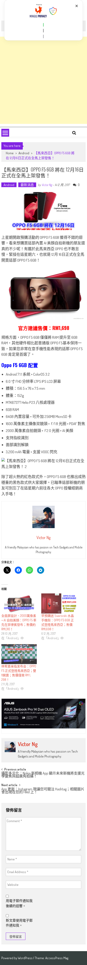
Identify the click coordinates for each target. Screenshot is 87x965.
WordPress (25, 958)
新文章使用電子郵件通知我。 (19, 923)
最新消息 (27, 185)
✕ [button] (76, 6)
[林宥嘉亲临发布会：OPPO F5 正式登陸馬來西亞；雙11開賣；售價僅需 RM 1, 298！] (19, 654)
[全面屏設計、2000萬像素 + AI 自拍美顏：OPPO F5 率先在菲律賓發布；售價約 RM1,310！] (19, 603)
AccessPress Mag (56, 958)
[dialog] (43, 20)
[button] (43, 25)
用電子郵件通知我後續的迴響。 (19, 903)
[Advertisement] (43, 80)
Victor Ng (46, 185)
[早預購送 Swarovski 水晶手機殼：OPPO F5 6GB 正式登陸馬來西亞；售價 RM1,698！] (59, 603)
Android (24, 153)
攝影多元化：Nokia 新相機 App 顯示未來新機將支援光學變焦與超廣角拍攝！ (43, 775)
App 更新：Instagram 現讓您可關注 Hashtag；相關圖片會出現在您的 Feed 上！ (42, 791)
